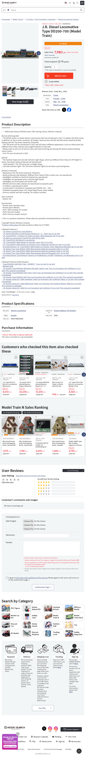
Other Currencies (49, 55)
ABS (55, 101)
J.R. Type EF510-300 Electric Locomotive (19, 240)
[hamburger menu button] (82, 3)
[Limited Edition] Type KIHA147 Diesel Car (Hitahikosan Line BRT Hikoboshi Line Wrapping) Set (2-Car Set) (42, 256)
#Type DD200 (6, 117)
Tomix (55, 95)
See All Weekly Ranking (11, 413)
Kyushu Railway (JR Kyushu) (65, 310)
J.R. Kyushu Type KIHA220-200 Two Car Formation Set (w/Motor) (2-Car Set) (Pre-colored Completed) (43, 277)
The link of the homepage (53, 749)
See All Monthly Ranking (32, 413)
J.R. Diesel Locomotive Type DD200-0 (17, 231)
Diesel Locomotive (60, 105)
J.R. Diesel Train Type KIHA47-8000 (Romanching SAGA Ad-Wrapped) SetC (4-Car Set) (36, 253)
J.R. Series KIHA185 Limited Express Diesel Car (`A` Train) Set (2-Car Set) (31, 233)
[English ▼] (66, 2)
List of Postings (72, 470)
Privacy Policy (19, 749)
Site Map (68, 749)
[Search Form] (77, 3)
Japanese (15, 295)
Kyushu (14, 315)
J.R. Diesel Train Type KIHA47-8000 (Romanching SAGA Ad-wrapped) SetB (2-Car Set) (36, 251)
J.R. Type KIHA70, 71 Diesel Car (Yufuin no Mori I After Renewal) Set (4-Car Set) (33, 236)
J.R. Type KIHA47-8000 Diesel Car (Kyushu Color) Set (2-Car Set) (28, 242)
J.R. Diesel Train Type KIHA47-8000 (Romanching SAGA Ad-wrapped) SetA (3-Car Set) (36, 249)
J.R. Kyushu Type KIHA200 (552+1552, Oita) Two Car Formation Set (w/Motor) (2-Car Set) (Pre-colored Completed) (42, 273)
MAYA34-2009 (8, 266)
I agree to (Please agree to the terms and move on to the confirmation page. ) (43, 579)
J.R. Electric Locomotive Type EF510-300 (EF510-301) (24, 238)
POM (64, 101)
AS (59, 101)
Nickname (10, 534)
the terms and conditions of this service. (32, 577)
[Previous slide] (2, 375)
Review (9, 542)
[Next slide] (38, 53)
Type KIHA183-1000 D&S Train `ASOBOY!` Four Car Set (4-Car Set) (29, 264)
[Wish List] (70, 2)
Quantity (47, 67)
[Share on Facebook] (69, 110)
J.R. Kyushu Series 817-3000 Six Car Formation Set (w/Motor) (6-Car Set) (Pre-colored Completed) (41, 288)
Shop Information (34, 749)
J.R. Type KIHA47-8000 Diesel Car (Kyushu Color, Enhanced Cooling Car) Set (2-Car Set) (36, 244)
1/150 (63, 98)
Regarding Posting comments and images (31, 476)
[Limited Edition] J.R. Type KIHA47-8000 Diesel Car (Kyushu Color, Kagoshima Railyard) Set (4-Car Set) (43, 246)
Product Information (10, 225)
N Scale (56, 98)
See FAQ (42, 708)
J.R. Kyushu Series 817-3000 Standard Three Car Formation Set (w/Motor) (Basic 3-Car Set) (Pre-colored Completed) (43, 280)
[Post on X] (64, 110)
